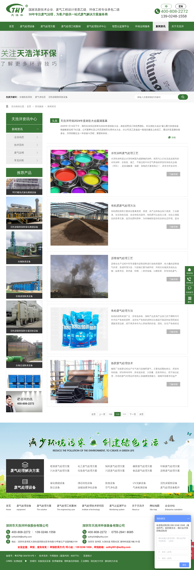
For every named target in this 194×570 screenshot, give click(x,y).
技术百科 (19, 144)
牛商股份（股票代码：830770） (65, 555)
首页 (11, 26)
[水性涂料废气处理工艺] (79, 171)
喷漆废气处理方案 (60, 466)
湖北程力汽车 (97, 560)
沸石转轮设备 (85, 483)
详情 (173, 137)
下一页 (133, 414)
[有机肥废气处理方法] (79, 224)
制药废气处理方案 (115, 466)
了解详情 (173, 174)
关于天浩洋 (178, 26)
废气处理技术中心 (96, 26)
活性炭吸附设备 (168, 483)
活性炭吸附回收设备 (58, 96)
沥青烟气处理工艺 (122, 258)
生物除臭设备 (24, 257)
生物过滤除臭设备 (24, 360)
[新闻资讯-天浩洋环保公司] (17, 15)
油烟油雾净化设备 (87, 487)
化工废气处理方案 (87, 466)
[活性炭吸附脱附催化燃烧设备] (24, 206)
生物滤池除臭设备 (24, 291)
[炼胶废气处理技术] (79, 381)
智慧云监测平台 (120, 26)
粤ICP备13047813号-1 (25, 555)
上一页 (102, 414)
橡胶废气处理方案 (142, 466)
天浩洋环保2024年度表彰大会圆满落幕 (83, 121)
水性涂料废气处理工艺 (124, 153)
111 (124, 414)
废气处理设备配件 (170, 487)
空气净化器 (111, 487)
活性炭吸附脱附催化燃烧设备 (24, 222)
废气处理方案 (48, 26)
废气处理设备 (27, 26)
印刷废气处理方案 (170, 466)
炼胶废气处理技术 (122, 363)
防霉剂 (33, 560)
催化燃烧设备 (57, 483)
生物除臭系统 (25, 96)
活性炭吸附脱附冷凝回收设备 (24, 326)
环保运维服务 (142, 26)
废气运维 (19, 152)
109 (110, 414)
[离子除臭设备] (24, 379)
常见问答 (19, 160)
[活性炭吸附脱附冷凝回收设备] (24, 309)
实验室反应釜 (44, 560)
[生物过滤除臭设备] (24, 344)
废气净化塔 (40, 96)
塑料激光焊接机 (71, 560)
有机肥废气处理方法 (123, 205)
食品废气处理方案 (142, 470)
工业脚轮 (85, 560)
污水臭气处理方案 (60, 470)
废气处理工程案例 (71, 26)
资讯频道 (39, 106)
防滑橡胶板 (57, 560)
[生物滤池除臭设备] (24, 275)
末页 (141, 414)
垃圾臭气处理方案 (87, 470)
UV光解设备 (139, 483)
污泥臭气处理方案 (115, 470)
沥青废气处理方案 (170, 470)
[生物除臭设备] (24, 240)
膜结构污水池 (111, 560)
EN (181, 6)
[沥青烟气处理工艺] (79, 276)
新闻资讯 (161, 26)
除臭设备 (110, 483)
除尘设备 (55, 487)
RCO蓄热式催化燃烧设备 (24, 187)
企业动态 (19, 137)
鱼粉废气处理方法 (122, 310)
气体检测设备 (140, 487)
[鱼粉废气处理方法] (79, 329)
